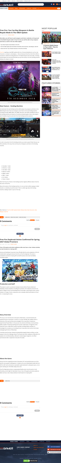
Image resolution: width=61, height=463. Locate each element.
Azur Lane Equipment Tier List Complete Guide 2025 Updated (56, 61)
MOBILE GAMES (14, 441)
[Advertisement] (20, 19)
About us (35, 445)
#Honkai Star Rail (27, 1)
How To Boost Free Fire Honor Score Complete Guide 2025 (56, 112)
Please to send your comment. (9, 225)
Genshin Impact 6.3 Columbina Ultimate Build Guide (56, 101)
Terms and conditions (38, 447)
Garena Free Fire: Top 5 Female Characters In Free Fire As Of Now (14, 48)
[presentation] (4, 217)
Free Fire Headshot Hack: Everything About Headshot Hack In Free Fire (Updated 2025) (56, 76)
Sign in (59, 4)
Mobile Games (11, 35)
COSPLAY (29, 8)
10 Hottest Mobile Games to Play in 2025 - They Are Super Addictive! (50, 47)
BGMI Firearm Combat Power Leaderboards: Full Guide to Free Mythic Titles (56, 107)
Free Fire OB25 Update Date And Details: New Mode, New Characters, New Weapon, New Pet (19, 46)
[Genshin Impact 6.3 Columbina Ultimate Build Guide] (46, 101)
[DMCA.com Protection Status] (30, 462)
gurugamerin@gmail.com (22, 448)
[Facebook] (51, 4)
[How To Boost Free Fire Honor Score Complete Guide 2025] (46, 113)
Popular (37, 220)
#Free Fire (13, 1)
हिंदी (58, 8)
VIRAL (16, 8)
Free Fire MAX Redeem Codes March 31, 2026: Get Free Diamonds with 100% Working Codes (56, 89)
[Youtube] (54, 4)
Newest (32, 220)
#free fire (7, 217)
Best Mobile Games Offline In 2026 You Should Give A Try (56, 68)
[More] (38, 8)
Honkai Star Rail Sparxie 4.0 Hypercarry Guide (55, 94)
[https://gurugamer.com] (6, 448)
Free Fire (2, 52)
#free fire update (14, 217)
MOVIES (34, 8)
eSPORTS (11, 8)
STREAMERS (22, 8)
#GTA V (9, 1)
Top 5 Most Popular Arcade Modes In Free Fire (10, 44)
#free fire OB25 (22, 217)
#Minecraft (4, 1)
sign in (5, 225)
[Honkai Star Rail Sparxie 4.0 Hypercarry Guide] (46, 95)
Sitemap (35, 449)
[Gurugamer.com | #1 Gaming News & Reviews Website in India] (7, 5)
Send (37, 228)
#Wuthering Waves (20, 1)
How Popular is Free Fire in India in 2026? (56, 52)
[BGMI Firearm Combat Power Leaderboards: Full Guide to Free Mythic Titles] (46, 107)
